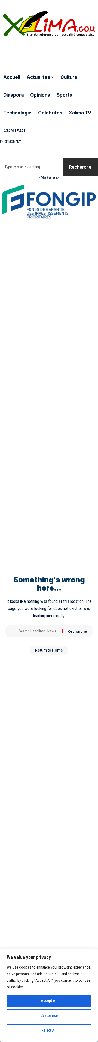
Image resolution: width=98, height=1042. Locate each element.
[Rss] (36, 51)
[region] (49, 995)
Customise (49, 1015)
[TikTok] (30, 51)
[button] (49, 147)
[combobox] (30, 167)
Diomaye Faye (38, 142)
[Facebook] (2, 51)
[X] (9, 51)
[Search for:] (38, 631)
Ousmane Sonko (72, 142)
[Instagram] (23, 51)
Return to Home (49, 650)
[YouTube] (16, 51)
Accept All (49, 1000)
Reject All (49, 1030)
